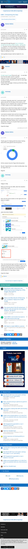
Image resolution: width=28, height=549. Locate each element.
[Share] (25, 29)
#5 (26, 180)
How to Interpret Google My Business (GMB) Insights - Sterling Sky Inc (13, 45)
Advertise (3, 527)
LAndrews (6, 312)
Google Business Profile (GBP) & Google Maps (13, 406)
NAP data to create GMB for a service (14, 326)
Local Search (10, 293)
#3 (26, 97)
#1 (26, 29)
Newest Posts (6, 392)
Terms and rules (4, 529)
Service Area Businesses (8, 421)
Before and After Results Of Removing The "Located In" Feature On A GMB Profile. (14, 299)
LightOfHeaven (7, 302)
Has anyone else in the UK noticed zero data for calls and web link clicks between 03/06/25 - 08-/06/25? (15, 309)
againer (5, 293)
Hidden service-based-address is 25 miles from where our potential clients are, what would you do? (15, 417)
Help (2, 535)
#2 (26, 72)
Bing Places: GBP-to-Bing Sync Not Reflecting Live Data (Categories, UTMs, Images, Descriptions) (14, 290)
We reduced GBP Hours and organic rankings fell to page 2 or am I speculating (14, 395)
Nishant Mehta (5, 16)
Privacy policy (4, 532)
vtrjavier (6, 327)
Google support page (6, 75)
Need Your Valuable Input (9, 430)
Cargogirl (6, 320)
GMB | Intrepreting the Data (9, 15)
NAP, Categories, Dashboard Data (16, 312)
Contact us (3, 524)
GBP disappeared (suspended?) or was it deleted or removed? (13, 424)
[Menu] (1, 1)
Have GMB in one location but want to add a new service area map (14, 317)
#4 (26, 137)
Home (2, 538)
